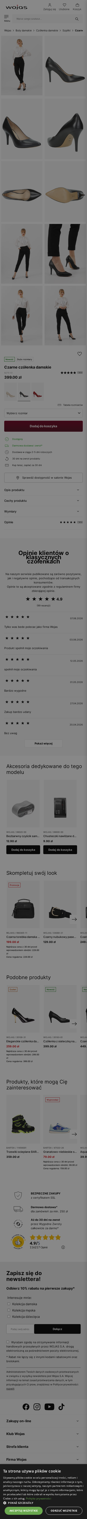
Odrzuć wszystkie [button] (64, 1510)
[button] (43, 1503)
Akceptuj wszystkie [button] (24, 1510)
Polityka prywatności (38, 1498)
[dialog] (43, 759)
